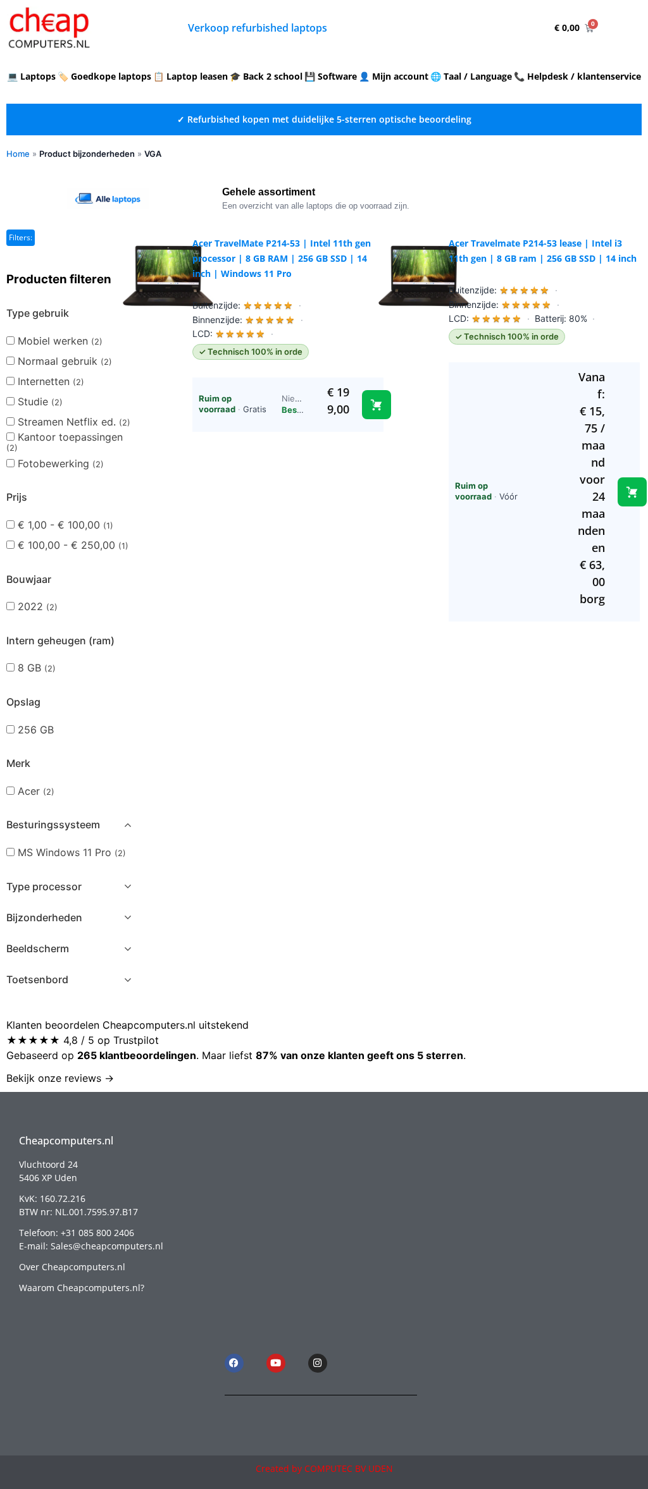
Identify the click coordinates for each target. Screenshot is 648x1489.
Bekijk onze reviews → (60, 1078)
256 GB (36, 729)
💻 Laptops (31, 76)
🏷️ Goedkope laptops (104, 76)
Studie (40, 401)
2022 (38, 606)
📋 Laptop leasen (190, 76)
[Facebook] (234, 1363)
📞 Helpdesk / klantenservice (577, 76)
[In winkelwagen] (376, 404)
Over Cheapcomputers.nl (72, 1267)
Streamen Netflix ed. (74, 421)
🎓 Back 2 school (266, 76)
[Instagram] (317, 1363)
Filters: (20, 237)
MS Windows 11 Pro (72, 852)
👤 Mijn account (393, 76)
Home (18, 154)
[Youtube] (275, 1363)
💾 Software (330, 76)
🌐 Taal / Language (471, 76)
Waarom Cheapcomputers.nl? (81, 1288)
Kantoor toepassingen (64, 442)
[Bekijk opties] (632, 491)
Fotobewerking (61, 463)
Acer (36, 791)
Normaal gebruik (65, 361)
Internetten (51, 381)
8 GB (37, 667)
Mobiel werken (60, 340)
